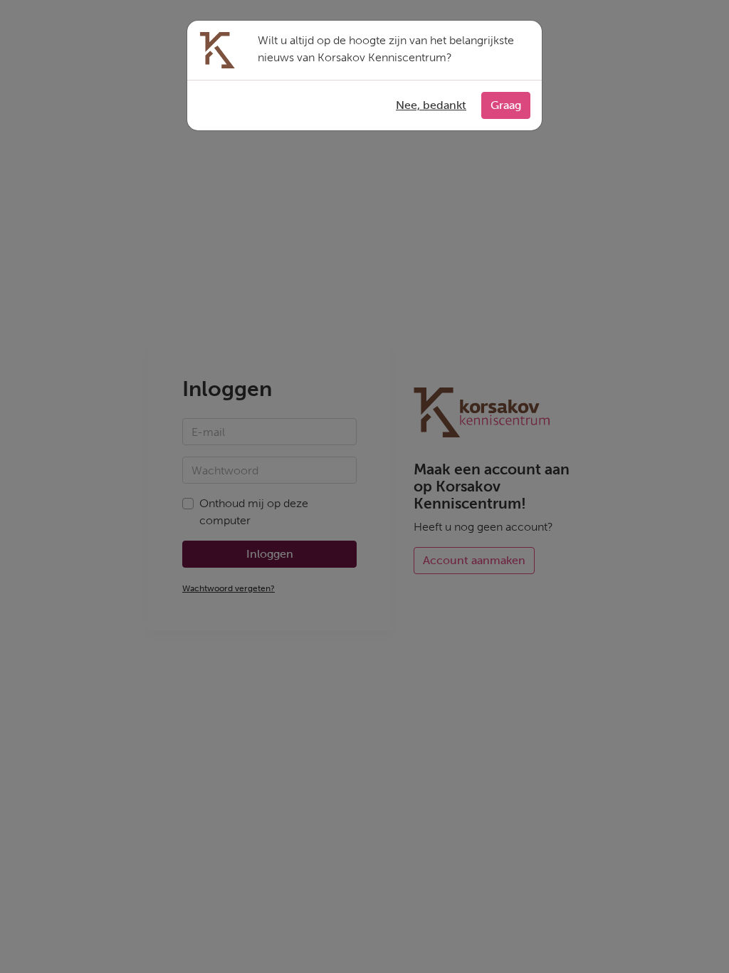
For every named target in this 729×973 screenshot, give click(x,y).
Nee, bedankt (431, 105)
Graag (506, 105)
